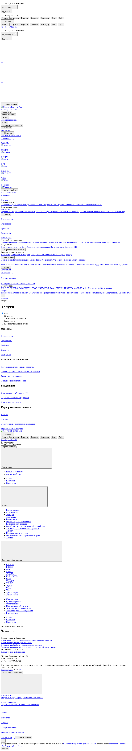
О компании (6, 128)
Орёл (61, 18)
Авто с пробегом (8, 115)
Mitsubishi (105, 211)
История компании (21, 260)
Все (5, 313)
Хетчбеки (80, 205)
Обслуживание (35, 293)
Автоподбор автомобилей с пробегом (103, 242)
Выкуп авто (11, 519)
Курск (54, 18)
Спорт (75, 260)
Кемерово (34, 18)
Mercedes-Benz (65, 211)
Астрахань (14, 18)
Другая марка (94, 288)
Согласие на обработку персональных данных (21, 645)
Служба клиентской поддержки (36, 247)
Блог (3, 264)
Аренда (69, 254)
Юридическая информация (116, 264)
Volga (85, 288)
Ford (84, 211)
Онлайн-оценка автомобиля (13, 242)
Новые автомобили (14, 472)
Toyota (4, 211)
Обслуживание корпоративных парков (48, 254)
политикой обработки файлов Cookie (79, 744)
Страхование (12, 512)
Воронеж (24, 18)
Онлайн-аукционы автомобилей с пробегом (67, 242)
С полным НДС (8, 205)
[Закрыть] (21, 684)
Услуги (4, 122)
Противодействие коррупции (91, 264)
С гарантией (21, 205)
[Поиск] (20, 59)
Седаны (60, 205)
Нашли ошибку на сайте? (12, 672)
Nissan (19, 211)
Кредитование (12, 510)
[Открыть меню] (3, 295)
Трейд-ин (10, 514)
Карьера (68, 260)
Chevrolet (96, 211)
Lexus (25, 211)
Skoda (56, 211)
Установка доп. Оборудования (105, 293)
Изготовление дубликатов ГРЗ (63, 247)
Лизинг (4, 254)
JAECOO (33, 288)
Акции (9, 478)
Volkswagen (77, 211)
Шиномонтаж (125, 293)
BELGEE (5, 288)
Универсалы (70, 205)
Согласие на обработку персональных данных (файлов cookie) (28, 647)
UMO (79, 288)
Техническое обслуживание (79, 293)
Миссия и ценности (15, 264)
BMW (30, 211)
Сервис (5, 117)
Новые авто (6, 112)
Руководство (58, 260)
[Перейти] (1, 629)
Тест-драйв (11, 517)
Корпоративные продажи (19, 254)
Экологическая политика (54, 264)
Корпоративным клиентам (12, 125)
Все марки (5, 209)
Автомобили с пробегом (15, 319)
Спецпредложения (9, 120)
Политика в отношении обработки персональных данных (26, 640)
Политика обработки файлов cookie (16, 643)
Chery (122, 211)
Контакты (5, 130)
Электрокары (106, 288)
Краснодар (45, 18)
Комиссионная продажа (37, 242)
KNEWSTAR (44, 288)
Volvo (89, 211)
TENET (67, 288)
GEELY (25, 288)
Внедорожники (50, 205)
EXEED (13, 288)
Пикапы (88, 205)
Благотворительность (33, 264)
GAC (112, 211)
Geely (13, 211)
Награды (81, 260)
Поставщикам (71, 264)
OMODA (59, 288)
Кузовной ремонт (20, 293)
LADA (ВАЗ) (47, 211)
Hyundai (37, 211)
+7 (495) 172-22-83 (9, 27)
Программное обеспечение (54, 293)
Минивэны (97, 205)
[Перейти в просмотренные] (20, 101)
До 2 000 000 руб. (35, 205)
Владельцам (9, 321)
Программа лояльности (11, 247)
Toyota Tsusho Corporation (41, 260)
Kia (9, 211)
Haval (117, 211)
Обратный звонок (8, 447)
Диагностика (7, 293)
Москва (5, 18)
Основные (8, 316)
